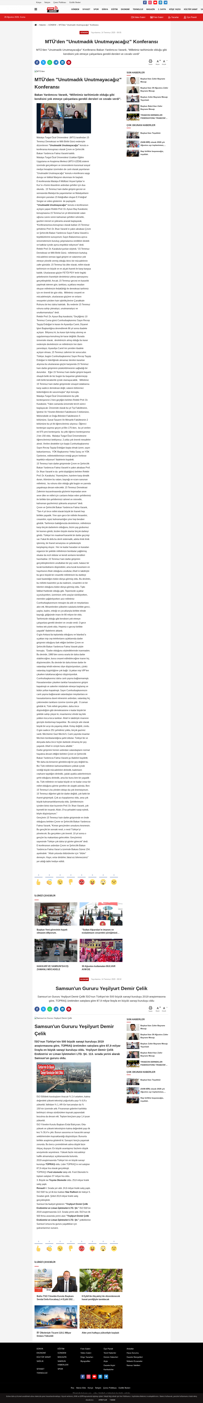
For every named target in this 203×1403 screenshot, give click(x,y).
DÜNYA (105, 9)
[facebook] (37, 62)
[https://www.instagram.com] (150, 2)
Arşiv (106, 1361)
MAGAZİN (150, 9)
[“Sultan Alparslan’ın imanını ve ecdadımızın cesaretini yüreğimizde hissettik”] (101, 914)
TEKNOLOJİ (138, 9)
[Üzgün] (114, 877)
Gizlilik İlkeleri (75, 2)
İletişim (47, 2)
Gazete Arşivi (109, 1365)
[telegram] (56, 62)
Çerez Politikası (59, 2)
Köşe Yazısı (175, 9)
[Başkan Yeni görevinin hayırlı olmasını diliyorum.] (56, 914)
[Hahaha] (92, 877)
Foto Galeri (158, 17)
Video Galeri (139, 17)
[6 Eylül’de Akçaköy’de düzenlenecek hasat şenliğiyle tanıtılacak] (101, 1280)
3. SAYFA (162, 9)
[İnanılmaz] (103, 877)
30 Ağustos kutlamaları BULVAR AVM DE (98, 967)
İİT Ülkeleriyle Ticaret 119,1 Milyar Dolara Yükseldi (54, 1334)
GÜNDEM (75, 9)
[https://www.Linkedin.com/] (160, 2)
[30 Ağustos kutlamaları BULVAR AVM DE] (101, 950)
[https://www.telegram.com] (165, 2)
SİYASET (86, 9)
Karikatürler (109, 1369)
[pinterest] (68, 62)
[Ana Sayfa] (36, 25)
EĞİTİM (114, 9)
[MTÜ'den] (40, 71)
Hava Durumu (133, 1353)
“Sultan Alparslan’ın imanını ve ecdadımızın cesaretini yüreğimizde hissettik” (100, 932)
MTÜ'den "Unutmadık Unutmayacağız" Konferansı (79, 25)
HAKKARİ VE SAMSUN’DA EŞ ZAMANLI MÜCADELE (52, 967)
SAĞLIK (40, 1361)
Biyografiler (85, 1361)
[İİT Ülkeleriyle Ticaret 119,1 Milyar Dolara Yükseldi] (56, 1317)
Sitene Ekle (81, 1388)
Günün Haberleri (111, 1357)
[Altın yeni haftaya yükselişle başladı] (101, 1317)
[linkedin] (62, 62)
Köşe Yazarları (87, 1357)
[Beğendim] (39, 877)
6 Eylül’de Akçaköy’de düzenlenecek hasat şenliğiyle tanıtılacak (101, 1297)
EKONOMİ (125, 9)
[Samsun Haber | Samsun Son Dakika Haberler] (53, 9)
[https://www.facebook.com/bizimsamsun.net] (145, 2)
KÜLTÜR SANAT (190, 9)
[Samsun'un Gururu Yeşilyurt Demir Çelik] (53, 1018)
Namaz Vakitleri (133, 1365)
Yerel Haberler (110, 1353)
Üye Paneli (191, 17)
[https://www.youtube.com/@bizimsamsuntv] (155, 2)
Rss (72, 1388)
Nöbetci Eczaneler (135, 1361)
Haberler (42, 25)
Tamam (112, 1400)
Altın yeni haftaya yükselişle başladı (100, 1333)
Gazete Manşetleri (135, 1357)
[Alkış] (49, 877)
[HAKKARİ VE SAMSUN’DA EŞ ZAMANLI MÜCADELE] (56, 950)
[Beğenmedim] (71, 877)
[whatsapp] (49, 62)
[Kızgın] (82, 877)
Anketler (130, 1349)
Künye (38, 2)
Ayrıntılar (103, 1400)
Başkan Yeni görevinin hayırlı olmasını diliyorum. (52, 931)
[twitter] (43, 62)
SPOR (96, 9)
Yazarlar (175, 17)
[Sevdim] (60, 877)
